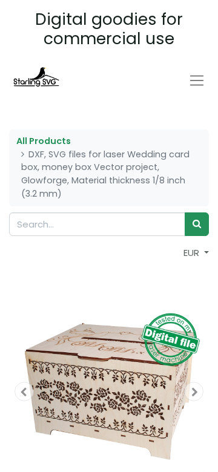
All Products (43, 141)
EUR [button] (192, 252)
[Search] (197, 224)
